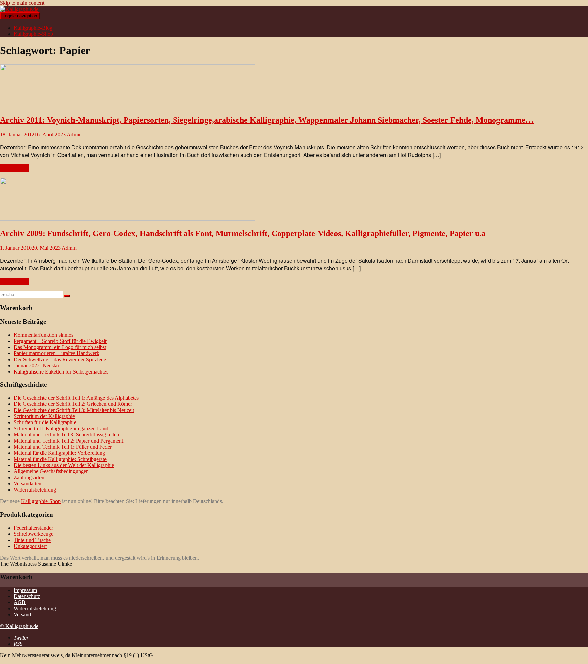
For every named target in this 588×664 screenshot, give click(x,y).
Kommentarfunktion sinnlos (44, 335)
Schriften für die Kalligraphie (45, 422)
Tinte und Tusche (32, 540)
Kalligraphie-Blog (33, 28)
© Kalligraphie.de (19, 626)
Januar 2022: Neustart (37, 365)
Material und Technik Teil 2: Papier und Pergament (68, 441)
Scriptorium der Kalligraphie (44, 416)
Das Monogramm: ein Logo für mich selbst (60, 347)
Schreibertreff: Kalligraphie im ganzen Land (61, 428)
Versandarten (28, 483)
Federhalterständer (33, 528)
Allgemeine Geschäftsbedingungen (51, 471)
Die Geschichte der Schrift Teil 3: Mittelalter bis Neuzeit (74, 410)
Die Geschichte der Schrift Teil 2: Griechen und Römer (73, 404)
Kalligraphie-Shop (33, 34)
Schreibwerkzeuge (33, 534)
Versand (22, 614)
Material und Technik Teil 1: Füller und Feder (63, 447)
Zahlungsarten (29, 477)
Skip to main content (22, 3)
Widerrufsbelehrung (35, 490)
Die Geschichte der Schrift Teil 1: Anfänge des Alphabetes (76, 398)
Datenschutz (27, 596)
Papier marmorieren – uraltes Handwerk (56, 353)
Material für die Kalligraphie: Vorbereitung (59, 453)
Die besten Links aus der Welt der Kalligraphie (64, 465)
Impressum (25, 590)
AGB (20, 602)
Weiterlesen (14, 168)
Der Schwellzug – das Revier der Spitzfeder (61, 359)
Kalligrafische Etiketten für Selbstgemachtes (61, 372)
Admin (74, 134)
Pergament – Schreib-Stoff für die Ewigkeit (60, 341)
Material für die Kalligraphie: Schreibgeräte (60, 459)
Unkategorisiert (30, 546)
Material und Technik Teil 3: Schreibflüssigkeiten (66, 434)
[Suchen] (67, 296)
